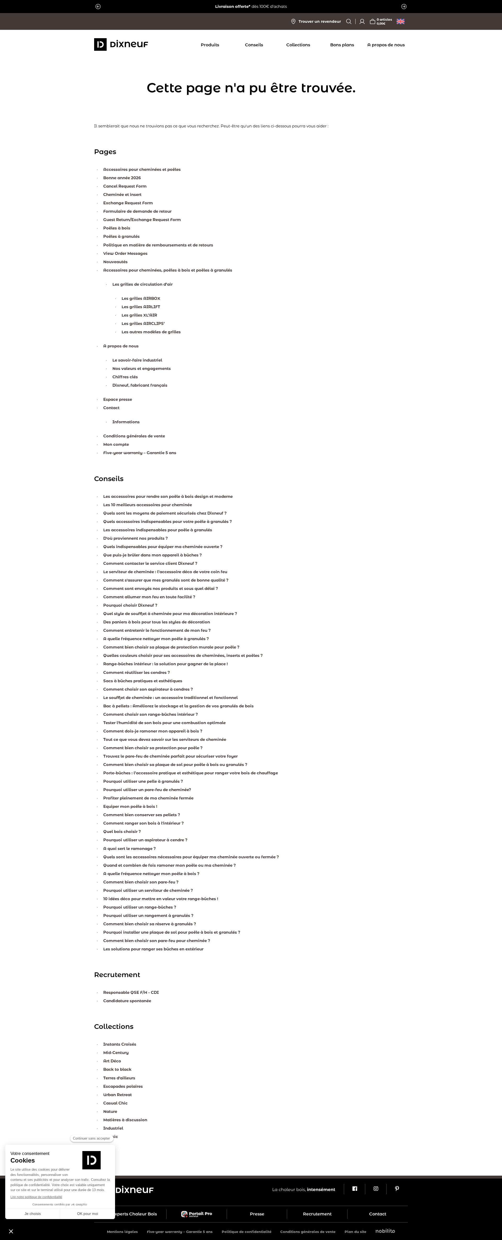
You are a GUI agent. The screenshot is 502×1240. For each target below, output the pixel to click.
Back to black (117, 1069)
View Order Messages (125, 253)
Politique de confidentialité (246, 1232)
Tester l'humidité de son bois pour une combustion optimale (164, 722)
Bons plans (342, 44)
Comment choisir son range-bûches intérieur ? (150, 714)
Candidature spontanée (127, 1000)
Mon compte (116, 444)
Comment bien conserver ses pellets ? (141, 814)
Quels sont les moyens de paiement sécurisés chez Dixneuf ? (165, 513)
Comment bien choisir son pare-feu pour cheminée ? (156, 940)
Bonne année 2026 (122, 177)
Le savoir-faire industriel (137, 360)
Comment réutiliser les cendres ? (136, 672)
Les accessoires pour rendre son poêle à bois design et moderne (168, 496)
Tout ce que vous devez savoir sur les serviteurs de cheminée (164, 739)
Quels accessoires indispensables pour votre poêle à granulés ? (167, 521)
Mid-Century (116, 1052)
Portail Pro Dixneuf (197, 1214)
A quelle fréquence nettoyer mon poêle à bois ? (151, 873)
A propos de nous (386, 44)
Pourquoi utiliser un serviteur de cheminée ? (148, 890)
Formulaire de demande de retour (137, 211)
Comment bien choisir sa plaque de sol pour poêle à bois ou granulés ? (175, 764)
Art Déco (112, 1060)
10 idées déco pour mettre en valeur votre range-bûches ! (160, 898)
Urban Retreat (117, 1094)
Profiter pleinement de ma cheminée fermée (148, 798)
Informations (126, 421)
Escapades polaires (123, 1086)
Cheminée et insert (122, 194)
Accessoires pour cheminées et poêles (142, 169)
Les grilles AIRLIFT (141, 306)
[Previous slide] (98, 6)
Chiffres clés (125, 376)
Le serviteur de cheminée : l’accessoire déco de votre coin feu (165, 571)
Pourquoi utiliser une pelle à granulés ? (143, 781)
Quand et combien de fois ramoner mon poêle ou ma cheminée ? (169, 865)
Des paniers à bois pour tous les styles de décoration (156, 621)
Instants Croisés (119, 1044)
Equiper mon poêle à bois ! (130, 806)
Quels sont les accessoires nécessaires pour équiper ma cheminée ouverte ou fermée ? (191, 856)
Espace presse (117, 399)
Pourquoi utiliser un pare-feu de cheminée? (147, 789)
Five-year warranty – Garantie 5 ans (139, 452)
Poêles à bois (116, 228)
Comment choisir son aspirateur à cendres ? (148, 689)
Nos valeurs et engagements (141, 368)
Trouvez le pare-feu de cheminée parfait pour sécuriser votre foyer (170, 756)
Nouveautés (115, 261)
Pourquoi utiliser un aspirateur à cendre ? (145, 839)
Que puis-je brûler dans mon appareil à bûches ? (152, 555)
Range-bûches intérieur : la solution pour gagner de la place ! (165, 663)
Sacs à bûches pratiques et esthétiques (142, 680)
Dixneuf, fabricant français (139, 385)
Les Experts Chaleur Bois (130, 1213)
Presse (257, 1213)
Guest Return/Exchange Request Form (142, 219)
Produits (210, 44)
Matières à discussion (125, 1119)
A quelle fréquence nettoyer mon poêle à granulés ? (156, 638)
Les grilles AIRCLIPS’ (143, 323)
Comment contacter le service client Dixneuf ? (150, 563)
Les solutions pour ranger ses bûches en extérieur (153, 948)
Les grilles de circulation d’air (142, 284)
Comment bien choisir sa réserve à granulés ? (149, 923)
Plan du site (355, 1232)
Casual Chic (115, 1103)
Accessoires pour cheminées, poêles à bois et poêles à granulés (167, 270)
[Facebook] (354, 1189)
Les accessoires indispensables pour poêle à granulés (157, 529)
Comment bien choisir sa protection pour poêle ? (153, 747)
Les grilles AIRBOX (141, 298)
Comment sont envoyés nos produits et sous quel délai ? (160, 588)
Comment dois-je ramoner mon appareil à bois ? (152, 731)
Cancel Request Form (125, 186)
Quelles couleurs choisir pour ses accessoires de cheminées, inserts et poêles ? (183, 655)
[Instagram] (375, 1189)
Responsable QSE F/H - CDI (131, 992)
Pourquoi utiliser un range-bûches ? (139, 907)
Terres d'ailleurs (119, 1077)
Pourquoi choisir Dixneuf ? (130, 605)
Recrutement (317, 1213)
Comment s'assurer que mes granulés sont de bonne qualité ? (166, 580)
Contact (111, 407)
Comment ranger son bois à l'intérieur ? (143, 823)
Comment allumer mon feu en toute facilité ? (149, 596)
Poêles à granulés (121, 236)
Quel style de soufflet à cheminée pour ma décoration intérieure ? (170, 613)
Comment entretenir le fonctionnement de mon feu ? (157, 630)
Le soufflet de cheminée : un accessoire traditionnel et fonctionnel (170, 697)
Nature (110, 1111)
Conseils (254, 44)
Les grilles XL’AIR (139, 315)
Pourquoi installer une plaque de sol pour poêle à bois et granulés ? (171, 932)
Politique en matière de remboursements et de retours (158, 245)
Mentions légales (122, 1232)
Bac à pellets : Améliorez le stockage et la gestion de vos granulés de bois (178, 705)
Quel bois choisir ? (122, 831)
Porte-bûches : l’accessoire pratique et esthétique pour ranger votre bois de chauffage (190, 772)
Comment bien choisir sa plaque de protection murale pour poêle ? (171, 647)
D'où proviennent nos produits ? (135, 538)
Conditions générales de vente (134, 435)
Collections (298, 44)
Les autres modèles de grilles (151, 331)
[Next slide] (404, 6)
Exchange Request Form (128, 202)
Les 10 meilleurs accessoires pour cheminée (147, 504)
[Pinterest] (397, 1189)
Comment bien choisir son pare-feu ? (141, 882)
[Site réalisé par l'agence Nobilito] (385, 1231)
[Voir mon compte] (362, 21)
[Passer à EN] (400, 21)
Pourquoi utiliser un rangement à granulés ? (148, 915)
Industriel (113, 1128)
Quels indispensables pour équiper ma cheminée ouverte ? (163, 546)
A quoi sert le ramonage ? (129, 848)
